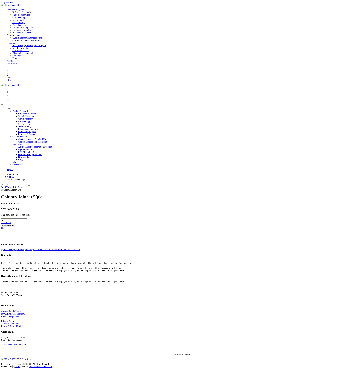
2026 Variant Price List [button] (11, 187)
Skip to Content (8, 2)
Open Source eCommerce (40, 366)
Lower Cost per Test (10, 316)
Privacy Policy (7, 321)
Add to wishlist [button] (8, 225)
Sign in (10, 80)
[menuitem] (15, 10)
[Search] (29, 185)
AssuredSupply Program (12, 311)
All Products (12, 174)
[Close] (2, 104)
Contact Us (6, 228)
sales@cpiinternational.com (13, 344)
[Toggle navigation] (8, 99)
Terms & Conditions (10, 323)
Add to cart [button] (6, 222)
